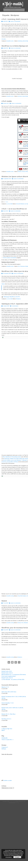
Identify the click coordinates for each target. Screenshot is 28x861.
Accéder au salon (7, 780)
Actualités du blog (10, 595)
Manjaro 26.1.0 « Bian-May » (9, 714)
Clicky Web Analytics (22, 595)
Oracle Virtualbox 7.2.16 (7, 703)
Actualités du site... (10, 41)
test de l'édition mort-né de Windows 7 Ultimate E (15, 460)
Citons (3, 284)
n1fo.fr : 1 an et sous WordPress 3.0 (14, 209)
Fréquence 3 (5, 747)
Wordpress (18, 298)
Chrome (23, 171)
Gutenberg (20, 41)
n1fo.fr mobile (7, 101)
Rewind (4, 601)
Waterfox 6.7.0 (5, 687)
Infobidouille (4, 738)
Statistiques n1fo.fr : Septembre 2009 (15, 304)
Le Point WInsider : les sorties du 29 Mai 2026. (13, 679)
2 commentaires (15, 306)
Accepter (17, 857)
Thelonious (22, 266)
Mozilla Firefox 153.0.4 (7, 673)
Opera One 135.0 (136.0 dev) (9, 691)
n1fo (19, 266)
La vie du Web (9, 203)
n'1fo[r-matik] (12, 801)
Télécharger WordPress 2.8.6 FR (11, 296)
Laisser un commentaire (15, 21)
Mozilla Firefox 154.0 (7, 671)
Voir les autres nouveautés (9, 257)
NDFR (3, 730)
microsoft (18, 203)
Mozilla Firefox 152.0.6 (7, 677)
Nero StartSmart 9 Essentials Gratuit (12, 456)
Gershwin (20, 96)
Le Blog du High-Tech (7, 728)
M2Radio (4, 748)
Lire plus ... (4, 39)
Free (22, 622)
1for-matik (17, 802)
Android (19, 171)
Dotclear (19, 622)
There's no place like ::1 (7, 739)
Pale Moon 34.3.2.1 (6, 718)
